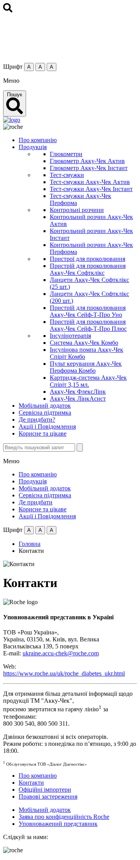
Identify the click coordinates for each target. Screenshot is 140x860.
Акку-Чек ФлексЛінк (78, 391)
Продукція (33, 147)
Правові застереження (48, 796)
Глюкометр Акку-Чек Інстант (89, 168)
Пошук (14, 94)
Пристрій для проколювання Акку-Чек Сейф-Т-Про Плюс (88, 325)
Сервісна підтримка (45, 412)
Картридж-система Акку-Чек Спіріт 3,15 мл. (88, 381)
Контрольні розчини (77, 210)
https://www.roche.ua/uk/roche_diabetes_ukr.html (64, 673)
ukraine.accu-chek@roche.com (61, 653)
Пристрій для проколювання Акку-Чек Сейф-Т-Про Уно (88, 311)
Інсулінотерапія (70, 335)
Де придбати (35, 502)
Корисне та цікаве (42, 433)
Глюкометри (66, 154)
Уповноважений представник (58, 823)
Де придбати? (37, 419)
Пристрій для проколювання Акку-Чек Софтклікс (88, 269)
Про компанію (38, 140)
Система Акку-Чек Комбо (84, 342)
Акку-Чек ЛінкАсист (78, 398)
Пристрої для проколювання (87, 258)
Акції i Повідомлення (47, 426)
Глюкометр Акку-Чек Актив (87, 161)
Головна (29, 543)
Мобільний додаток (45, 405)
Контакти (31, 782)
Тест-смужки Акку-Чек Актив (90, 182)
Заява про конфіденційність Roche (64, 816)
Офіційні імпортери (45, 789)
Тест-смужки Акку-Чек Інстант (91, 189)
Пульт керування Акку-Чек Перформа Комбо (86, 367)
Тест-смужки (67, 175)
